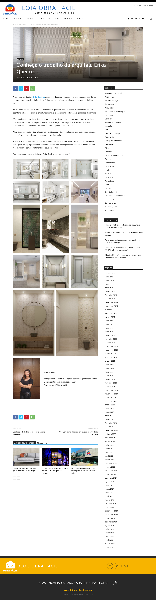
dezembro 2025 (111, 302)
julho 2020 (109, 529)
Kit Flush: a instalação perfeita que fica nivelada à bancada (78, 433)
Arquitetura (110, 115)
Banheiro (108, 119)
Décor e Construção (113, 133)
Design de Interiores (113, 141)
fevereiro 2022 (111, 463)
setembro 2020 (111, 522)
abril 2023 (109, 416)
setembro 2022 (111, 438)
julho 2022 (109, 445)
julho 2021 (109, 485)
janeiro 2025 (110, 342)
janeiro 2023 (110, 427)
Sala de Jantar (110, 203)
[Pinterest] (26, 88)
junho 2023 (109, 412)
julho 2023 (109, 408)
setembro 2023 (111, 401)
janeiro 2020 (110, 547)
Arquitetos (22, 24)
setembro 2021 (111, 478)
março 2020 (110, 544)
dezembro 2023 (111, 390)
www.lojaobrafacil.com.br (78, 590)
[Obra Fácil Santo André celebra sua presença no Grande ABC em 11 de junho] (84, 457)
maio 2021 (109, 492)
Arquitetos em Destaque (115, 111)
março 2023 (110, 419)
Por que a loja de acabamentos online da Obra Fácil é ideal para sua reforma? (55, 470)
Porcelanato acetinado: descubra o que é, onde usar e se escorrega (122, 241)
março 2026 (110, 291)
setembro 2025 (111, 313)
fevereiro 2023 (111, 423)
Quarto (108, 188)
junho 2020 (109, 533)
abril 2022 (109, 456)
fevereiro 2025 (111, 339)
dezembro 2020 (111, 511)
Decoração (109, 137)
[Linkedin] (136, 19)
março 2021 (110, 500)
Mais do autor (42, 443)
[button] (151, 19)
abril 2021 (109, 496)
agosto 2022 (110, 441)
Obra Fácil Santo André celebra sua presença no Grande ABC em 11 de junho (83, 470)
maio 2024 (109, 372)
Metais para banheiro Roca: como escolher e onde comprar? (123, 233)
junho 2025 (109, 324)
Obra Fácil (109, 177)
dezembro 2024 (111, 346)
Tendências (109, 210)
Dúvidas (108, 152)
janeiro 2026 (110, 299)
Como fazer (109, 126)
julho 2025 (109, 321)
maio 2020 (109, 536)
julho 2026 (109, 277)
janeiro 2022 (110, 467)
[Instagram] (132, 19)
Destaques (20, 59)
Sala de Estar (110, 199)
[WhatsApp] (32, 88)
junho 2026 (109, 280)
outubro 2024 (110, 353)
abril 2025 (109, 331)
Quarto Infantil (111, 192)
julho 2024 (109, 364)
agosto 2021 (110, 481)
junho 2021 (109, 489)
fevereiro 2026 (111, 295)
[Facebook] (128, 19)
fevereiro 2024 (111, 383)
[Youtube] (143, 19)
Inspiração (109, 166)
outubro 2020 (110, 518)
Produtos (108, 184)
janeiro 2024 (110, 386)
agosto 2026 (110, 273)
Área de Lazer (110, 97)
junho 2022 (109, 449)
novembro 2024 (111, 350)
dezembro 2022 (111, 430)
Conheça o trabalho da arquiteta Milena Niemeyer (29, 433)
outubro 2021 (110, 474)
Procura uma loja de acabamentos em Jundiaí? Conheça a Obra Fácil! (123, 226)
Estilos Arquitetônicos (114, 155)
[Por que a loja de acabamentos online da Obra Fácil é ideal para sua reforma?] (55, 457)
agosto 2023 (110, 405)
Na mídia (108, 173)
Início (14, 24)
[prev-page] (14, 478)
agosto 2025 (110, 317)
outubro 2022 (110, 434)
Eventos (108, 159)
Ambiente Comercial (113, 93)
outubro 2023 (110, 397)
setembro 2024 (111, 357)
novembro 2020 (111, 514)
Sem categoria (111, 206)
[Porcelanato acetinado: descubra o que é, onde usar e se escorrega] (26, 457)
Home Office (110, 163)
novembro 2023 (111, 394)
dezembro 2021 (111, 470)
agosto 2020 (110, 525)
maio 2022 (109, 452)
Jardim (107, 170)
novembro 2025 (111, 306)
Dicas (107, 148)
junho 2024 (109, 368)
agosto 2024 (110, 361)
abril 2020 (109, 540)
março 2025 (110, 335)
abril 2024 (109, 375)
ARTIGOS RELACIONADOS (24, 443)
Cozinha (108, 130)
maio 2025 (109, 328)
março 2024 (110, 379)
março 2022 (110, 459)
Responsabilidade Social (115, 195)
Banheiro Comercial (113, 122)
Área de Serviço (111, 100)
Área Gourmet (111, 104)
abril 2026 (109, 288)
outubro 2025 (110, 310)
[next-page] (18, 478)
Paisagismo (109, 181)
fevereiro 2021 (111, 503)
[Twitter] (139, 19)
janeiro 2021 (110, 507)
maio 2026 (109, 284)
